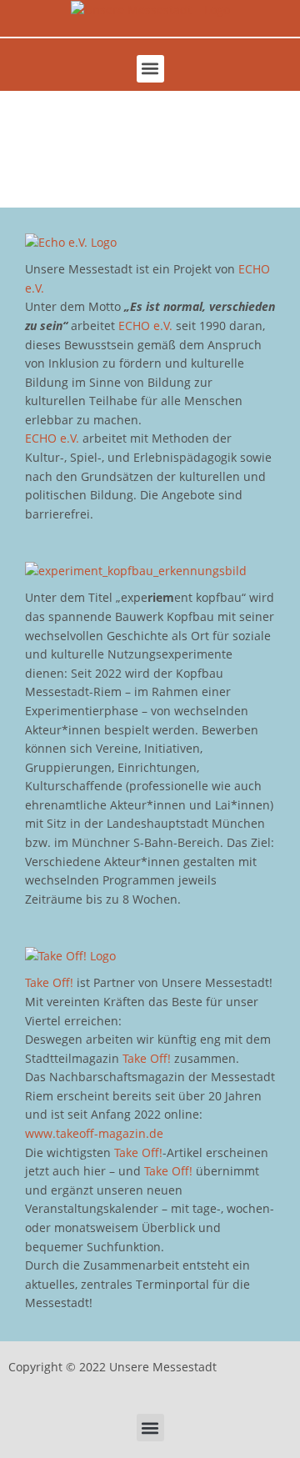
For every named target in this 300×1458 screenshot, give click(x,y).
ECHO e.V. (145, 325)
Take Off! (49, 982)
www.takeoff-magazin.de (94, 1133)
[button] (150, 69)
